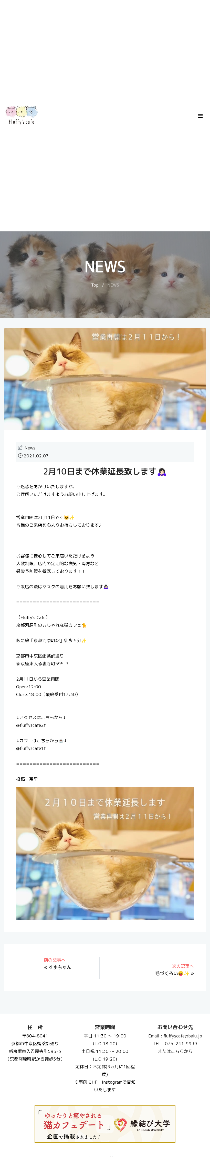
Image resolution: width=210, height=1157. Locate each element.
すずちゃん (59, 967)
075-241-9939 (175, 1043)
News (30, 448)
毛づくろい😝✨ (172, 973)
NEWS (113, 285)
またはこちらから (175, 1051)
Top (95, 285)
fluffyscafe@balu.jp (175, 1036)
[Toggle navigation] (200, 116)
